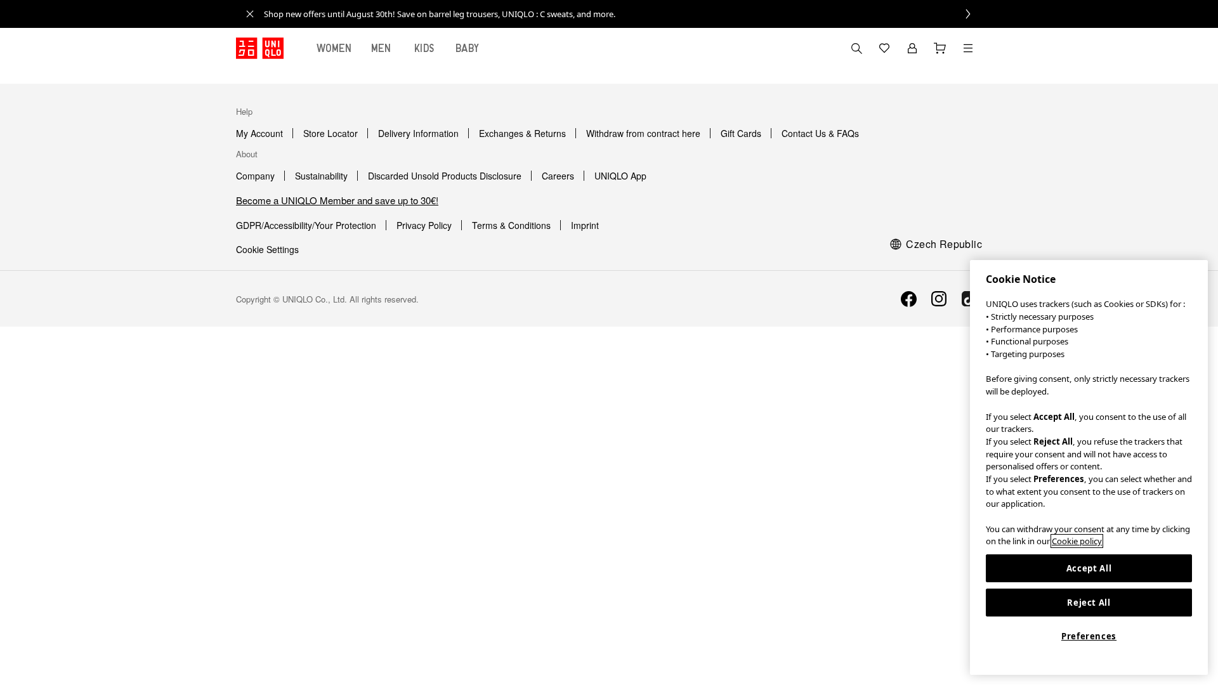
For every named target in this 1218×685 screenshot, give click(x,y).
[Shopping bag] (940, 48)
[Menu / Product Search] (968, 48)
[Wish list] (884, 48)
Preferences (1088, 636)
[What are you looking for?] (856, 48)
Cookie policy (1077, 541)
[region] (1089, 467)
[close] (250, 14)
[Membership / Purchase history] (912, 48)
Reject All (1089, 602)
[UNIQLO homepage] (260, 48)
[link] (623, 14)
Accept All (1089, 568)
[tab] (334, 48)
